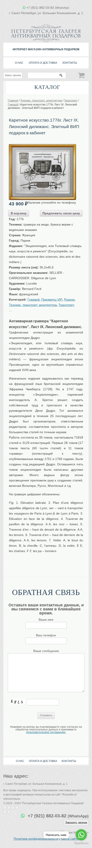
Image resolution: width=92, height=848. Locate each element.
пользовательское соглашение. (46, 732)
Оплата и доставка (43, 62)
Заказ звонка (13, 75)
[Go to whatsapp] (81, 834)
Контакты (70, 62)
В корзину (19, 213)
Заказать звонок (76, 822)
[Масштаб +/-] (17, 807)
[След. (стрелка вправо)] (8, 811)
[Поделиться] (8, 807)
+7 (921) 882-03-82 (47, 7)
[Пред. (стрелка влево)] (4, 811)
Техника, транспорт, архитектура (33, 305)
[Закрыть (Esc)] (4, 807)
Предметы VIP (51, 299)
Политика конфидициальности (36, 838)
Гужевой (33, 299)
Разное (69, 299)
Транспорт (66, 305)
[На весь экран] (13, 807)
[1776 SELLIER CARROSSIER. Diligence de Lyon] (42, 146)
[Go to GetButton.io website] (81, 843)
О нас (19, 62)
